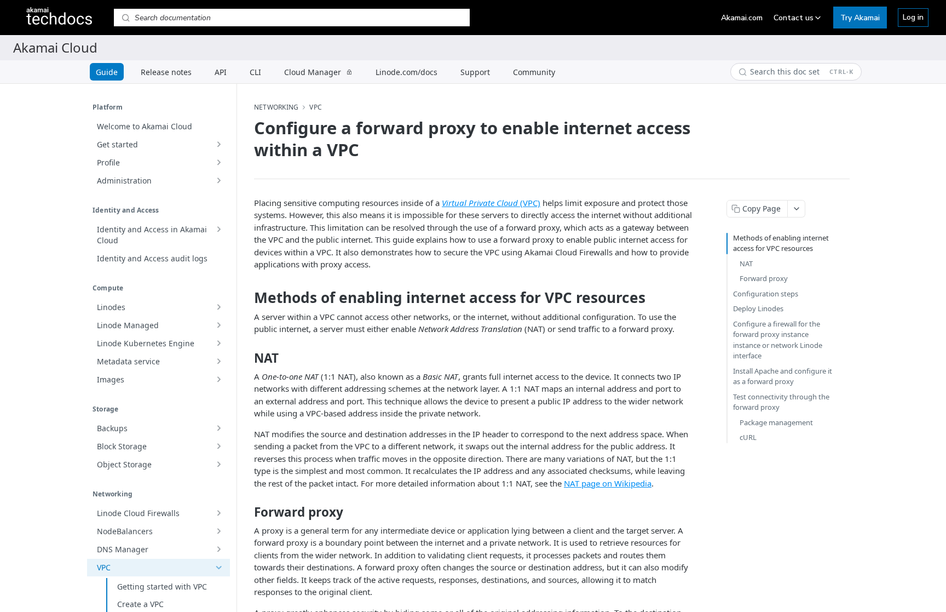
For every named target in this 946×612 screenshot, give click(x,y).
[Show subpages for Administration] (218, 180)
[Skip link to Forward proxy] (246, 512)
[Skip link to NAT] (246, 358)
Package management (776, 422)
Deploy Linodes (758, 308)
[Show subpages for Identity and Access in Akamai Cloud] (218, 229)
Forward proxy (764, 278)
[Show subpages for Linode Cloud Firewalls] (218, 513)
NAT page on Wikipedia (607, 483)
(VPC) (491, 202)
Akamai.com (742, 18)
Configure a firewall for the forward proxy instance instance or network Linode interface (777, 340)
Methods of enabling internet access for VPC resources (781, 243)
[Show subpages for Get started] (218, 144)
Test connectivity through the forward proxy (781, 402)
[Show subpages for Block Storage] (218, 446)
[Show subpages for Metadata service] (218, 361)
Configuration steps (765, 294)
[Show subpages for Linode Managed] (218, 325)
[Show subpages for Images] (218, 379)
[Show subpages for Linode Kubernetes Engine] (218, 343)
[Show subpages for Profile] (218, 162)
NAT (746, 263)
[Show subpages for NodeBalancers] (218, 531)
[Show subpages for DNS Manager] (218, 549)
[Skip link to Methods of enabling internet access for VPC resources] (246, 297)
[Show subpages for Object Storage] (218, 464)
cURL (748, 437)
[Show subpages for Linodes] (218, 307)
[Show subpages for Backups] (218, 428)
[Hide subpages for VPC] (218, 567)
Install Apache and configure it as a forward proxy (782, 376)
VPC (315, 107)
